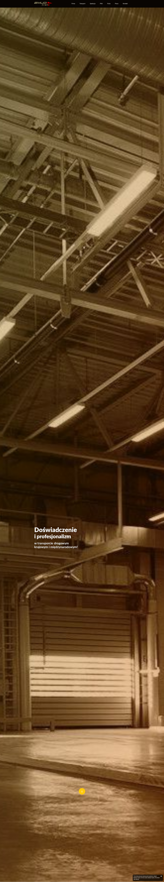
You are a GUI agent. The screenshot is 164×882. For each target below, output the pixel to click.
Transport (82, 3)
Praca (116, 3)
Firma (73, 3)
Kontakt (125, 3)
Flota (108, 3)
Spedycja (92, 3)
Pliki (101, 3)
